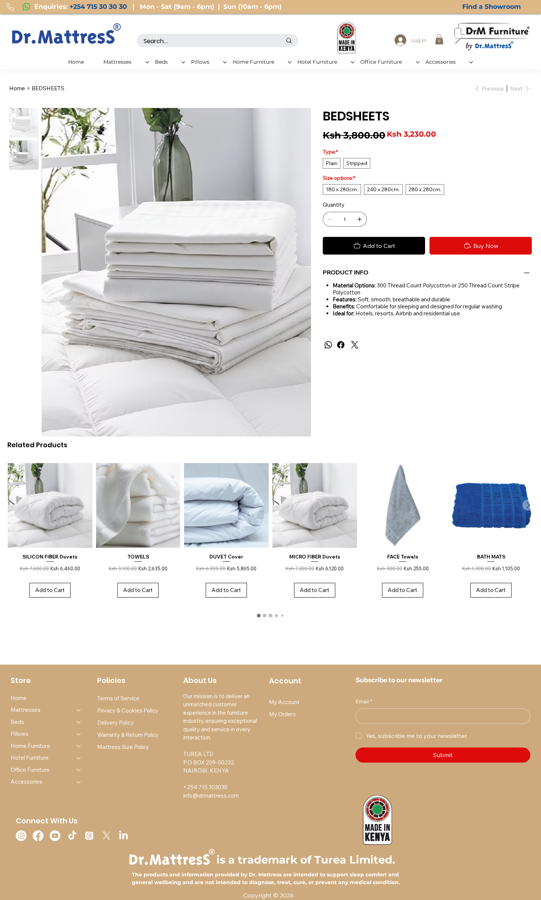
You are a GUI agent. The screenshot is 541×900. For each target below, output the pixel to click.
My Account (284, 701)
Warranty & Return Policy (128, 734)
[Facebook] (340, 344)
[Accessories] (79, 782)
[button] (439, 39)
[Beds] (79, 722)
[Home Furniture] (79, 746)
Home (18, 697)
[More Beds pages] (183, 62)
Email (364, 701)
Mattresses (25, 709)
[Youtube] (55, 835)
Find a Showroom (491, 6)
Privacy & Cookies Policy (127, 710)
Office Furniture (30, 769)
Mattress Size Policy (123, 746)
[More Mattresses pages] (147, 62)
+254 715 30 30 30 (98, 6)
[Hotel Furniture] (79, 758)
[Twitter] (354, 344)
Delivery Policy (115, 722)
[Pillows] (79, 734)
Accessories (26, 781)
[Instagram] (21, 835)
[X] (106, 835)
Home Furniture (30, 745)
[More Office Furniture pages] (418, 62)
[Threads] (89, 835)
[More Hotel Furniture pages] (352, 62)
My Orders (282, 714)
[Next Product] (528, 505)
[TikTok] (72, 835)
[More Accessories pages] (471, 62)
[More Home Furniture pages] (289, 62)
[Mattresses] (79, 710)
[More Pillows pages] (225, 62)
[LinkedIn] (123, 835)
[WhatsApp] (328, 344)
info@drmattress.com (211, 795)
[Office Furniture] (79, 770)
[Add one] (359, 219)
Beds (17, 721)
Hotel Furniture (30, 757)
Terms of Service (118, 698)
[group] (270, 534)
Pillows (19, 733)
